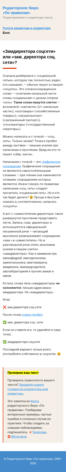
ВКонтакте (19, 436)
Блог (6, 33)
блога (35, 401)
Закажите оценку (31, 385)
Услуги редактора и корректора (26, 28)
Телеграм (39, 432)
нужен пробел (32, 315)
